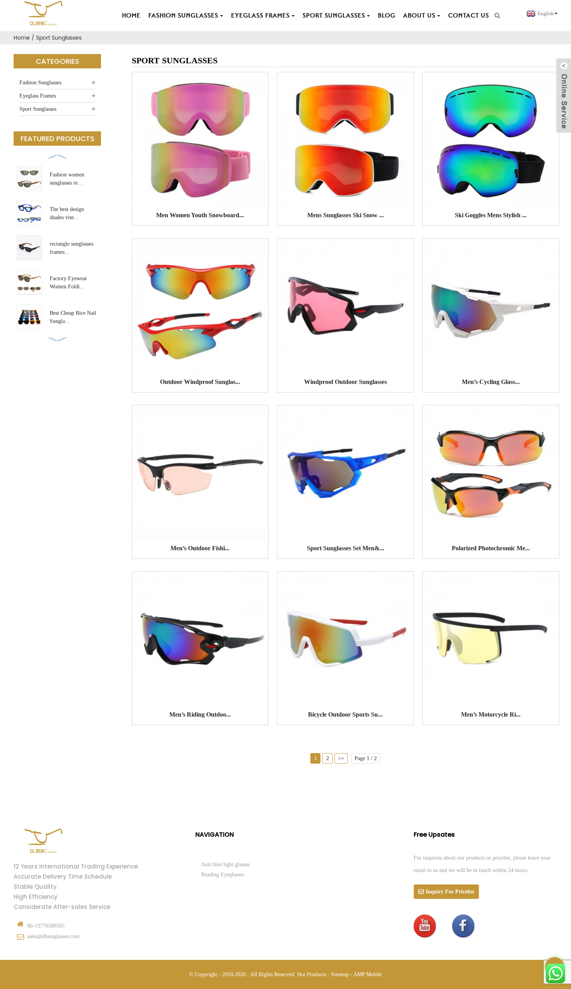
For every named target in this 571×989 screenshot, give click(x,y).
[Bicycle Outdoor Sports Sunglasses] (345, 639)
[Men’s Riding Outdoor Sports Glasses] (200, 639)
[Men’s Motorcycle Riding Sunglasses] (490, 639)
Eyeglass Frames (260, 15)
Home (131, 15)
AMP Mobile (367, 974)
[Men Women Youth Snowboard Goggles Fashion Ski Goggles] (200, 140)
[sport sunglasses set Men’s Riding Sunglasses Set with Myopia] (345, 473)
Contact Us (468, 15)
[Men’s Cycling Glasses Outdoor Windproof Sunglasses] (490, 306)
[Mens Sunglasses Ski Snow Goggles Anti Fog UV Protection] (345, 140)
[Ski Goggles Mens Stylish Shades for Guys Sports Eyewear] (490, 140)
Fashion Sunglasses (183, 15)
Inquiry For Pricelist (450, 892)
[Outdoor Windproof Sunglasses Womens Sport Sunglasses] (200, 306)
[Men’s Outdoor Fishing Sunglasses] (200, 473)
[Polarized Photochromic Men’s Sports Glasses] (490, 473)
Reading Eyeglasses (222, 874)
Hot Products (311, 974)
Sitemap (340, 974)
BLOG (386, 15)
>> (341, 758)
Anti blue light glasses (225, 864)
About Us (419, 15)
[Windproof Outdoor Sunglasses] (345, 306)
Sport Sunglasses (334, 15)
